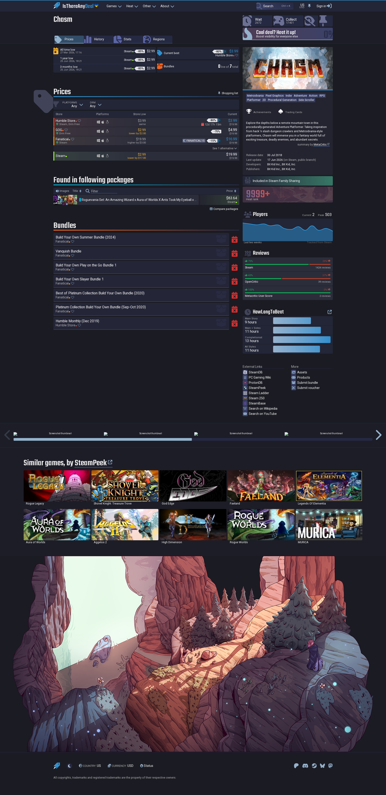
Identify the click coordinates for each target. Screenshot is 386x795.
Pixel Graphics (275, 95)
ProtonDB (256, 382)
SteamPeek (257, 388)
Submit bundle (307, 382)
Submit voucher (308, 388)
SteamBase (257, 403)
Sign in (321, 6)
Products (303, 377)
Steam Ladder (259, 393)
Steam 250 (257, 398)
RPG (322, 95)
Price (229, 191)
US (92, 766)
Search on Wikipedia (263, 408)
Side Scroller (306, 100)
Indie (289, 95)
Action (313, 95)
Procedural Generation (282, 100)
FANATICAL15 (195, 140)
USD (122, 766)
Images (64, 191)
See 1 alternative (222, 148)
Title (76, 191)
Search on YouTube (263, 414)
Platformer (253, 100)
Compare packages (225, 209)
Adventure (300, 95)
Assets (302, 372)
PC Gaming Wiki (260, 377)
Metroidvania (255, 95)
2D (264, 100)
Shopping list (229, 93)
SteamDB (256, 372)
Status (148, 766)
